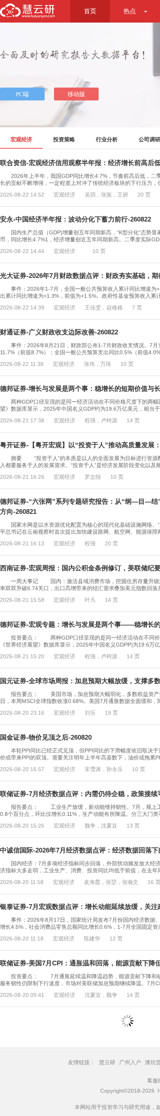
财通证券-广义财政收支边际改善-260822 (59, 332)
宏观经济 (21, 139)
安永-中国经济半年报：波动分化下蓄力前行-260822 (75, 219)
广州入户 (130, 1062)
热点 (129, 11)
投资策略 (64, 139)
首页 (90, 11)
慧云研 (107, 1062)
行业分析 (107, 139)
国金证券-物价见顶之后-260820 (46, 737)
